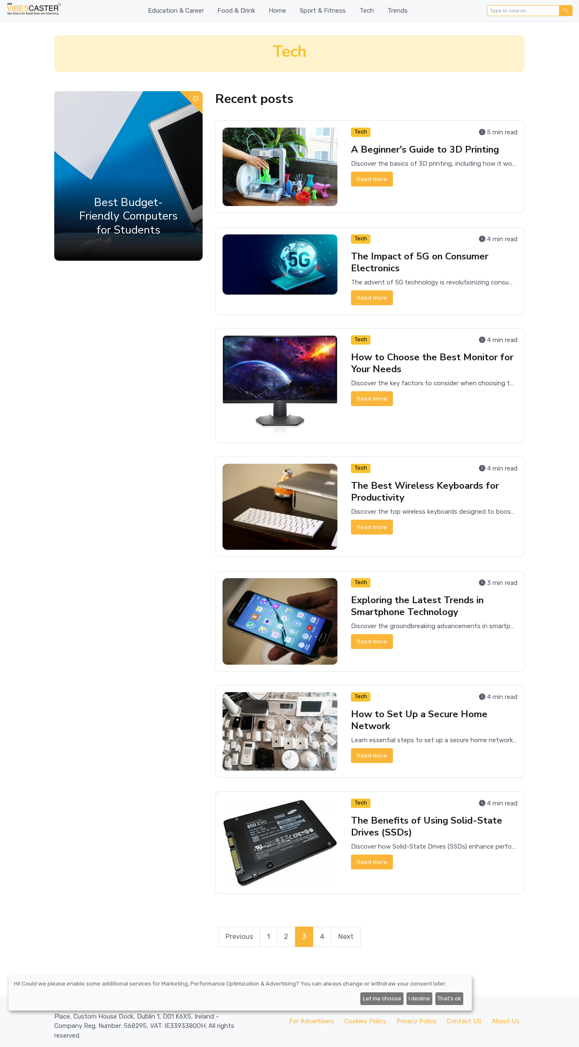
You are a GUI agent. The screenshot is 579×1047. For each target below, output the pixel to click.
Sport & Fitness (323, 10)
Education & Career (176, 10)
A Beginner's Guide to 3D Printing (425, 149)
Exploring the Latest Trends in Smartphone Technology (417, 605)
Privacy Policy (416, 1021)
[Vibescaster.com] (33, 10)
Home (277, 10)
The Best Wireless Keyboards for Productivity (425, 491)
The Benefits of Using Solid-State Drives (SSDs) (426, 826)
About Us (506, 1021)
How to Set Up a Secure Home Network (419, 719)
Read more (372, 179)
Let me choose (382, 998)
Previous (239, 937)
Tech (366, 10)
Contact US (464, 1021)
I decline (419, 998)
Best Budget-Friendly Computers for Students (128, 215)
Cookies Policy (365, 1021)
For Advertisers (311, 1021)
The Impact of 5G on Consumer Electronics (419, 261)
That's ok (449, 998)
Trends (397, 10)
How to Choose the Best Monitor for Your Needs (432, 363)
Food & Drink (236, 10)
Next (346, 937)
